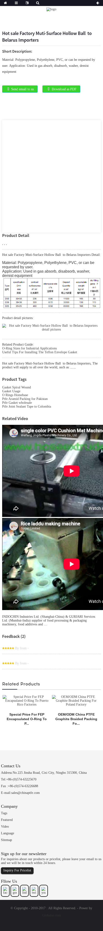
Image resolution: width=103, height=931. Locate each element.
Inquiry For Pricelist (17, 870)
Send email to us (22, 89)
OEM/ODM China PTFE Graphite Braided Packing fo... (76, 718)
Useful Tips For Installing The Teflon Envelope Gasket (39, 352)
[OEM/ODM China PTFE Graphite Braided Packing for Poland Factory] (76, 700)
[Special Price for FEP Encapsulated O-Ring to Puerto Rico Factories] (27, 700)
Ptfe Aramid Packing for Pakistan (25, 399)
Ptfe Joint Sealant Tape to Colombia (26, 406)
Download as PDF (64, 89)
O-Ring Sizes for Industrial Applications (29, 348)
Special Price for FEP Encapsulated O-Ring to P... (27, 718)
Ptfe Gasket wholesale (17, 402)
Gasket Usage (11, 391)
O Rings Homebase (15, 395)
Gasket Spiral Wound (16, 387)
